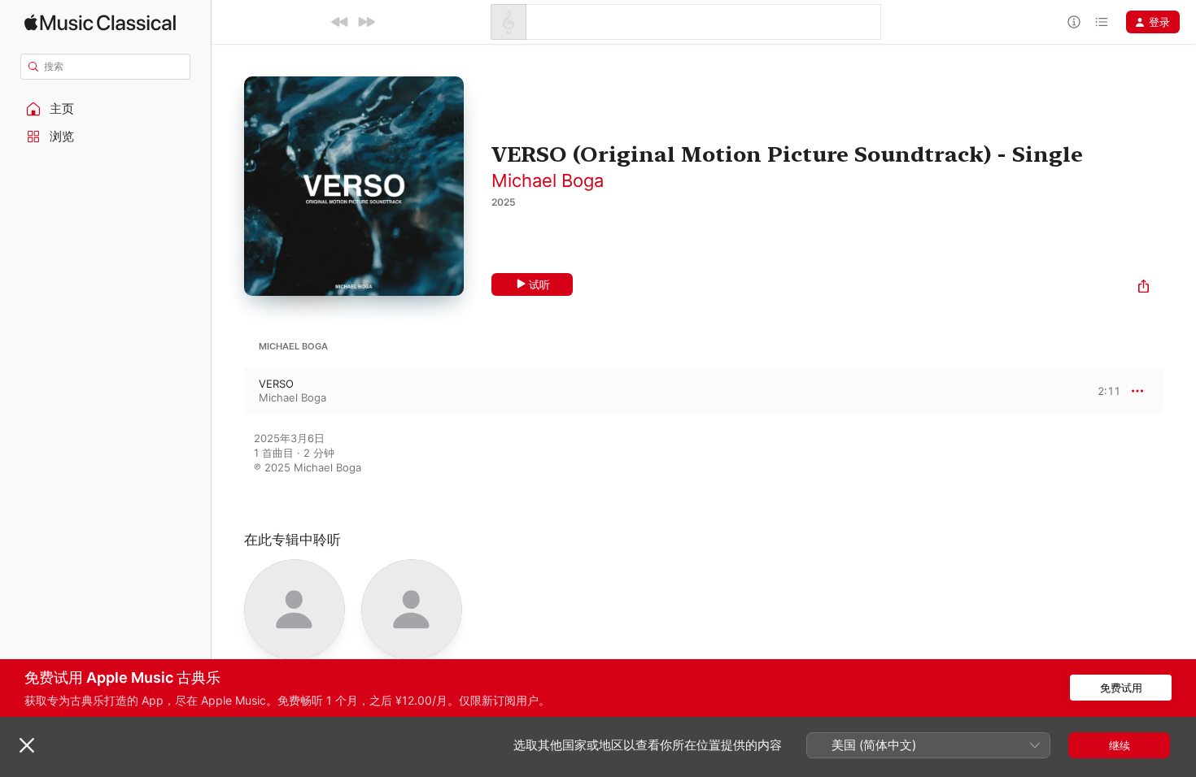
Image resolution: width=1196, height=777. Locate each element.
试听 (539, 284)
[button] (105, 109)
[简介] (1074, 22)
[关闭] (27, 745)
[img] (100, 22)
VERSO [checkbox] (276, 383)
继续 (1119, 745)
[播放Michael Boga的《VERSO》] (227, 390)
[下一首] (366, 22)
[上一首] (340, 22)
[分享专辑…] (1143, 288)
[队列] (1102, 22)
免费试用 (1121, 687)
